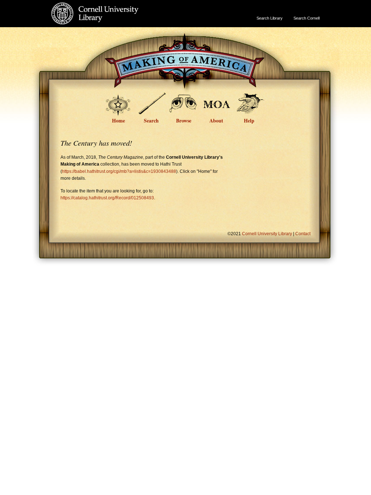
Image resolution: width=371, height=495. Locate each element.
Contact (302, 233)
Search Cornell (306, 18)
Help (249, 120)
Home (118, 120)
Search (151, 120)
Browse (183, 120)
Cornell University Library (109, 20)
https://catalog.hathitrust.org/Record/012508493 (107, 197)
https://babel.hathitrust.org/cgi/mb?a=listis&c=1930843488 (119, 171)
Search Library (270, 18)
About (216, 120)
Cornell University (109, 7)
